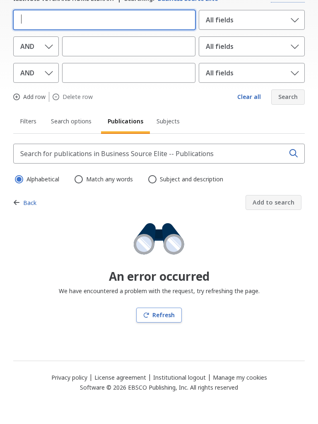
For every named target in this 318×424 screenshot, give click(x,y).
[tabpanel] (159, 233)
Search (288, 97)
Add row (34, 97)
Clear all (249, 97)
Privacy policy (69, 377)
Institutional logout (179, 377)
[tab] (28, 122)
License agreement (120, 377)
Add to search (273, 202)
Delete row (78, 97)
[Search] (293, 153)
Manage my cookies (240, 377)
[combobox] (102, 19)
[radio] (18, 178)
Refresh (163, 315)
